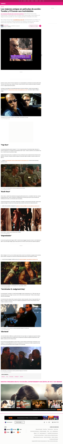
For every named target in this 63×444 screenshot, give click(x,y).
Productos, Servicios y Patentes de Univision (51, 435)
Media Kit (35, 433)
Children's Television (55, 437)
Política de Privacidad (39, 429)
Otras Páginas (19, 422)
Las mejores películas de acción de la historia (12, 13)
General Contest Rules (47, 437)
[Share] (40, 26)
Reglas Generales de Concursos (38, 437)
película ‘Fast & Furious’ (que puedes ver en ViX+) (18, 89)
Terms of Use (56, 429)
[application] (21, 49)
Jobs (51, 431)
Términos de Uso (50, 429)
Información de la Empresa (34, 431)
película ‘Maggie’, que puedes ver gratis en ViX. (29, 259)
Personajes (11, 376)
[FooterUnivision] (8, 422)
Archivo (48, 431)
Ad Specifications (55, 431)
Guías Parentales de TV (43, 433)
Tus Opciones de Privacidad (53, 439)
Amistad (21, 376)
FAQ (38, 433)
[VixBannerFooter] (31, 418)
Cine (7, 376)
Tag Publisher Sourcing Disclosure (52, 433)
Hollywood (16, 376)
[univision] (3, 3)
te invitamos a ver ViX (18, 19)
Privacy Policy (45, 429)
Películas (2, 6)
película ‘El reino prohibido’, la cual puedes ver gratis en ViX (27, 206)
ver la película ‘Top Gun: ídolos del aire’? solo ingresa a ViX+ (17, 160)
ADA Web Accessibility (43, 431)
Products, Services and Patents (39, 435)
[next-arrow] (62, 404)
